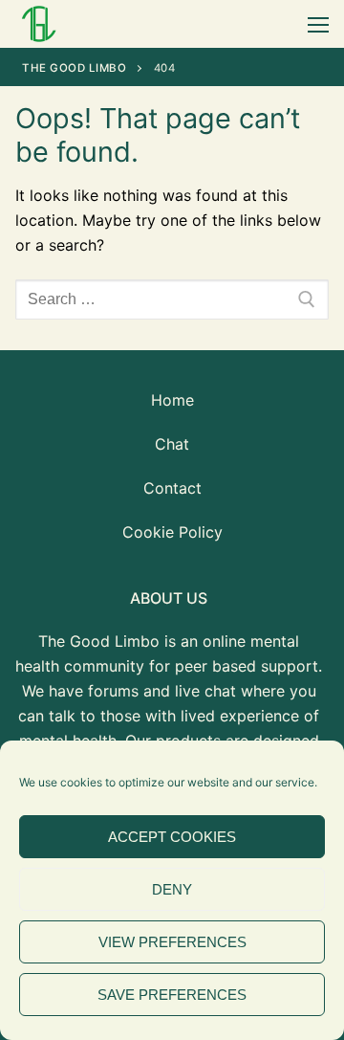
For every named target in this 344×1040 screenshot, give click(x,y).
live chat (205, 690)
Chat (172, 444)
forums (113, 690)
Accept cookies (172, 837)
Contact (172, 488)
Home (172, 399)
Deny (172, 889)
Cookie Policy (172, 532)
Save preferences (172, 994)
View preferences (172, 942)
